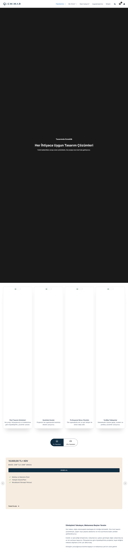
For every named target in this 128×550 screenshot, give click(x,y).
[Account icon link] (124, 4)
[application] (65, 3)
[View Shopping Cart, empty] (120, 4)
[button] (61, 3)
